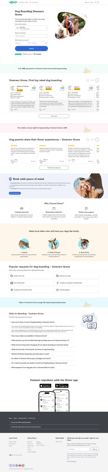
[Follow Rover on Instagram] (13, 465)
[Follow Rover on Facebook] (10, 465)
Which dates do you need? (22, 40)
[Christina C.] (52, 98)
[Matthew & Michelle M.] (23, 98)
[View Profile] (23, 153)
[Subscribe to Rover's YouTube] (19, 465)
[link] (31, 48)
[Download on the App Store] (45, 386)
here (65, 331)
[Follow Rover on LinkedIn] (16, 465)
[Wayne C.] (80, 98)
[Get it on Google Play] (61, 386)
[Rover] (13, 2)
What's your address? (20, 33)
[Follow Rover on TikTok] (23, 465)
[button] (34, 2)
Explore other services (20, 24)
